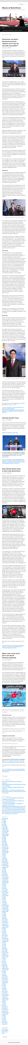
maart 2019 (4, 934)
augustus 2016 (5, 969)
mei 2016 (4, 974)
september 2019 (5, 925)
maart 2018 (4, 948)
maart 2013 (4, 1021)
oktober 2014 (4, 997)
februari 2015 (5, 991)
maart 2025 (4, 842)
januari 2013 (4, 1024)
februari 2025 (5, 844)
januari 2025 (4, 845)
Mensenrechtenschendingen (7, 409)
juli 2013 (4, 1015)
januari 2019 (4, 937)
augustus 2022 (5, 882)
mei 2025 (4, 840)
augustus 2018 (5, 941)
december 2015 (5, 979)
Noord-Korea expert (18, 462)
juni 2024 (4, 855)
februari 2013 (5, 1022)
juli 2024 (4, 854)
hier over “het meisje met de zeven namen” (13, 760)
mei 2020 (4, 915)
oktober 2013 (4, 1011)
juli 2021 (4, 897)
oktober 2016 (4, 967)
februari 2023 (5, 874)
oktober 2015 (4, 981)
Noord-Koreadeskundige (10, 411)
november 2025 (5, 831)
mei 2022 (4, 885)
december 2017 (5, 952)
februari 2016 (5, 977)
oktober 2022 (4, 880)
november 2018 (5, 939)
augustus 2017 (5, 957)
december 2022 (5, 877)
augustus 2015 (5, 982)
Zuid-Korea (4, 412)
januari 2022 (4, 891)
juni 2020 (4, 914)
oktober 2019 (4, 924)
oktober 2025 (4, 832)
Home (3, 27)
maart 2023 (4, 872)
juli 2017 (4, 958)
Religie (10, 463)
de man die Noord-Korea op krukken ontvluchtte (14, 762)
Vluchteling (4, 647)
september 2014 (5, 998)
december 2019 (5, 922)
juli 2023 (4, 868)
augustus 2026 (5, 818)
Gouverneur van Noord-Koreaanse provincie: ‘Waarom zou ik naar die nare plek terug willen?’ (10, 42)
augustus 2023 (5, 867)
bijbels (20, 459)
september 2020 (5, 909)
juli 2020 (4, 912)
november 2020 (5, 907)
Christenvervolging (16, 460)
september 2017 (5, 955)
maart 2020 (4, 918)
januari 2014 (4, 1008)
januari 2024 (4, 861)
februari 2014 (5, 1007)
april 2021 (4, 901)
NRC (13, 404)
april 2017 (4, 962)
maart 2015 (4, 989)
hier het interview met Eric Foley (11, 432)
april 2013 (4, 1019)
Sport (3, 1033)
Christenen (10, 460)
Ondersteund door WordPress (14, 1042)
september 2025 (5, 834)
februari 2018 (5, 949)
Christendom (4, 460)
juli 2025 (4, 837)
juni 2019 (4, 929)
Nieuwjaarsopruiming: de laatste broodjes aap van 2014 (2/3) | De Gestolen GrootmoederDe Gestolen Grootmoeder (13, 808)
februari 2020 (5, 919)
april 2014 (4, 1005)
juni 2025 (4, 838)
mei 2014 (4, 1004)
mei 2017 (4, 961)
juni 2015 (4, 985)
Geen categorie (5, 1030)
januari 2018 (4, 951)
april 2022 (4, 887)
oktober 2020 (4, 908)
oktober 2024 (4, 850)
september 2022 (5, 881)
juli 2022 (4, 884)
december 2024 (5, 847)
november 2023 (5, 862)
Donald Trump (19, 407)
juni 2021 (4, 898)
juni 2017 (4, 959)
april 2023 (4, 871)
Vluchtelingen (20, 411)
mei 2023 (4, 870)
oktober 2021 (4, 894)
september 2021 (5, 895)
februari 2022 (5, 890)
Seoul (16, 411)
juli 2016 (4, 971)
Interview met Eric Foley (10, 418)
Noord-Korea (9, 407)
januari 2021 (4, 904)
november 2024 (5, 848)
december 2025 (5, 830)
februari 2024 (5, 860)
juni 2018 (4, 944)
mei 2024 (4, 857)
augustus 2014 (5, 999)
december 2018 (5, 938)
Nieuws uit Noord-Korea (11, 8)
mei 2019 (4, 931)
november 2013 (5, 1009)
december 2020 (5, 905)
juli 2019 (4, 928)
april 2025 (4, 841)
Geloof (21, 460)
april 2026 (4, 824)
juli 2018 (4, 942)
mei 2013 (4, 1018)
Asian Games (5, 1029)
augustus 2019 (5, 927)
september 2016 (5, 968)
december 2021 (5, 892)
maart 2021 (4, 902)
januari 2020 (4, 921)
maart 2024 (4, 858)
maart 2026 (4, 825)
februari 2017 (5, 965)
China (23, 459)
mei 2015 (4, 987)
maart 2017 (4, 964)
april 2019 (4, 932)
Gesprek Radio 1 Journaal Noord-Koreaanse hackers (13, 790)
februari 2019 (5, 935)
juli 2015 (4, 984)
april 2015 (4, 988)
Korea (7, 408)
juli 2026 (4, 820)
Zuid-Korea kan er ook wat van (11, 813)
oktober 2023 (4, 864)
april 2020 (4, 917)
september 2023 (5, 865)
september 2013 (5, 1012)
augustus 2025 (5, 835)
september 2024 (5, 851)
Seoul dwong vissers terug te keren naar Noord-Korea (11, 470)
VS (23, 411)
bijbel (17, 459)
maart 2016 (4, 975)
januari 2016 (4, 978)
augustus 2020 (5, 911)
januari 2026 (4, 828)
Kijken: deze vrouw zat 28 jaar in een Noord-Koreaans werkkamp (11, 655)
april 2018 (4, 947)
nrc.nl (3, 766)
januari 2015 (4, 992)
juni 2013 (4, 1017)
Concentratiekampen (20, 769)
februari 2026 (5, 827)
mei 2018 (4, 945)
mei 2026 (4, 822)
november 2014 (5, 995)
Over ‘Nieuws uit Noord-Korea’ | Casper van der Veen (12, 30)
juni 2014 (4, 1002)
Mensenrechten (11, 408)
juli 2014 (4, 1001)
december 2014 (5, 994)
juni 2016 (4, 972)
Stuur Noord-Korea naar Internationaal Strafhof (15, 809)
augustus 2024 (5, 852)
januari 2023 (4, 875)
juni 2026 (4, 821)
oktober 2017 (4, 954)
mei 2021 (4, 899)
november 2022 (5, 878)
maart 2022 (4, 888)
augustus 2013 (5, 1014)
